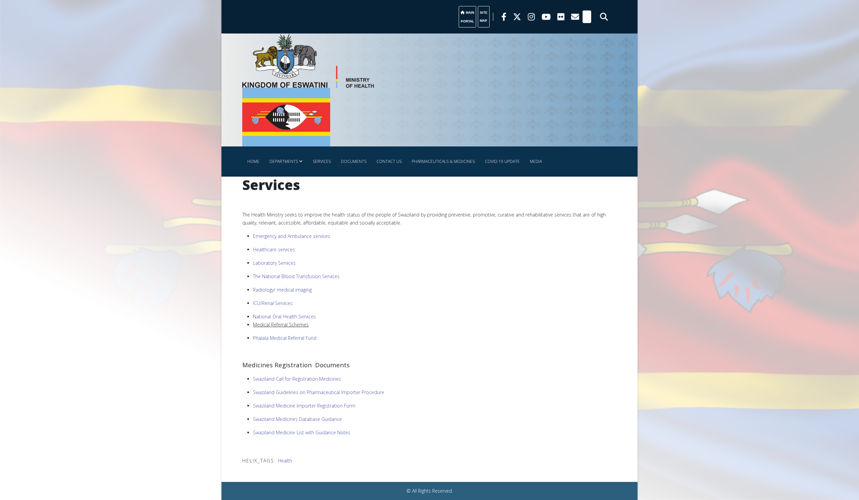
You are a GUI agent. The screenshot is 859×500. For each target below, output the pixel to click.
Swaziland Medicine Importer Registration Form (304, 405)
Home (253, 161)
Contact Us (389, 161)
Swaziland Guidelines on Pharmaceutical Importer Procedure (318, 392)
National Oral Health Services (284, 316)
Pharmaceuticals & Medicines (443, 161)
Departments (283, 161)
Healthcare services (274, 249)
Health (285, 460)
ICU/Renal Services (273, 303)
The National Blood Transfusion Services (296, 276)
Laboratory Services (274, 263)
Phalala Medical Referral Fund (284, 338)
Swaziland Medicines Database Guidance (297, 419)
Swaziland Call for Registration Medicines (297, 379)
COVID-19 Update (502, 161)
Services (322, 161)
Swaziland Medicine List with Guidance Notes (301, 432)
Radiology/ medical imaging (282, 290)
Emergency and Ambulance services (291, 236)
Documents (353, 161)
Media (536, 161)
